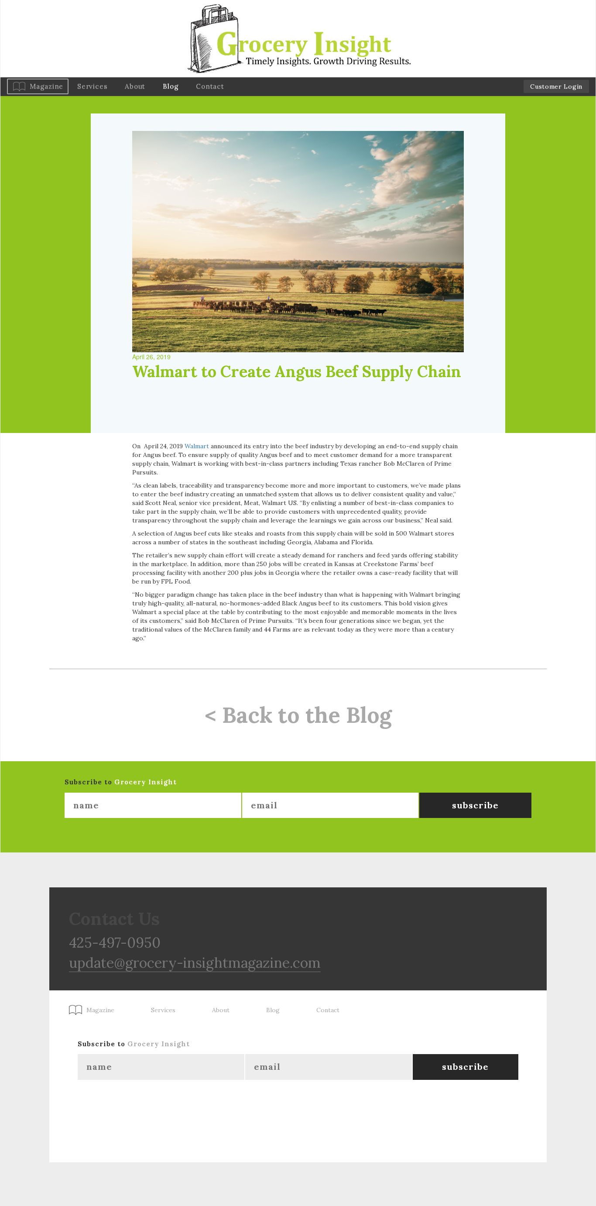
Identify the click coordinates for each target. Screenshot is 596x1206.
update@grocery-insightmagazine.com (195, 963)
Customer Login (556, 86)
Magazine (46, 86)
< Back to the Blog (298, 715)
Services (92, 86)
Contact (210, 86)
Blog (170, 86)
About (135, 86)
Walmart (197, 446)
